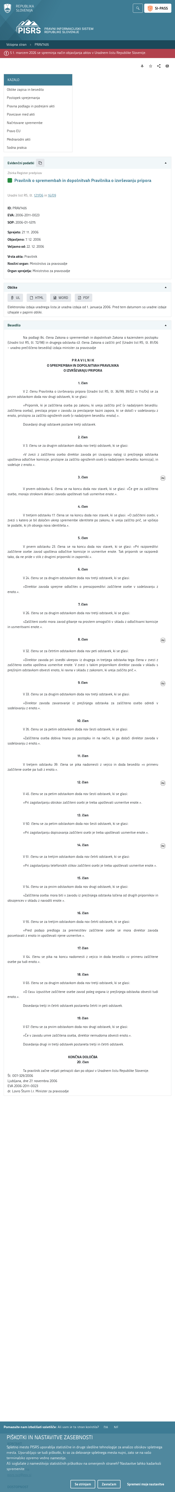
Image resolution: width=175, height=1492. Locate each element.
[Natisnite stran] (167, 66)
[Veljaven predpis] (10, 180)
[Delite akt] (159, 66)
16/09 (52, 195)
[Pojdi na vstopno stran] (19, 12)
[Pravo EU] (163, 479)
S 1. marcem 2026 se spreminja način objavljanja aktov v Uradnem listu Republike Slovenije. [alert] (78, 53)
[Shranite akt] (151, 66)
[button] (87, 163)
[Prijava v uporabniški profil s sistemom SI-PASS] (157, 8)
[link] (16, 44)
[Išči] (138, 8)
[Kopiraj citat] (40, 163)
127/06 (38, 195)
